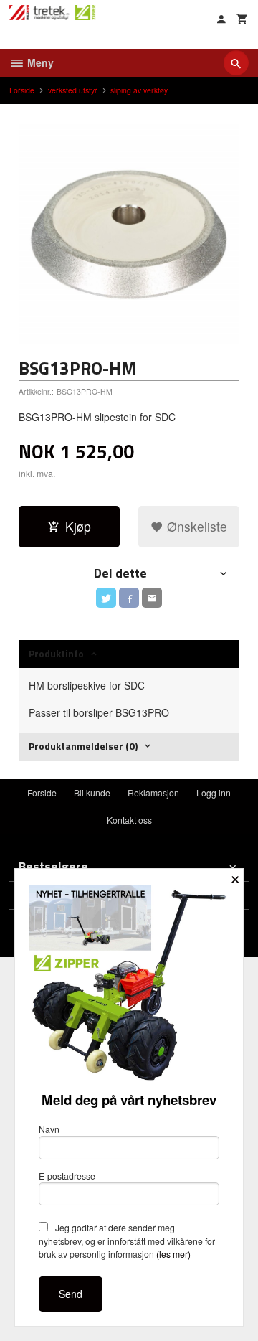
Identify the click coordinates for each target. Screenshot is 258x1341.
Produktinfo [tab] (56, 653)
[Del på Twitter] (106, 598)
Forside (21, 90)
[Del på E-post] (152, 598)
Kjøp (78, 526)
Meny (39, 62)
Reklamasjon (153, 792)
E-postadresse (67, 1176)
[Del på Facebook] (129, 598)
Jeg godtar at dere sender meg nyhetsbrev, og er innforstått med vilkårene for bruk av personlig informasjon (127, 1240)
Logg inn (213, 792)
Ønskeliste (195, 526)
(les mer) (173, 1254)
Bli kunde (92, 792)
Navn (49, 1129)
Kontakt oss (129, 820)
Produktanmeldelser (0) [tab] (83, 745)
